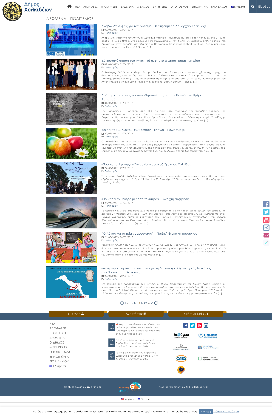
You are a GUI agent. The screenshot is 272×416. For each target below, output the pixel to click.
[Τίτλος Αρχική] (70, 6)
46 (131, 302)
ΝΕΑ (77, 6)
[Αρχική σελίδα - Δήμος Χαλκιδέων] (27, 11)
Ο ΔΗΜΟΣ (143, 6)
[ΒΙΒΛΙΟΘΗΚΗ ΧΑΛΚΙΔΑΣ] (209, 358)
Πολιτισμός (111, 32)
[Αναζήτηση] (253, 6)
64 (152, 302)
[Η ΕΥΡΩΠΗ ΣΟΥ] (182, 370)
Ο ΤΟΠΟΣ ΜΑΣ (179, 6)
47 (135, 302)
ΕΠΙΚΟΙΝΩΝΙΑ (200, 6)
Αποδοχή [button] (206, 411)
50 (145, 302)
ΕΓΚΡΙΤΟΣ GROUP (198, 386)
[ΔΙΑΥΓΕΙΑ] (182, 335)
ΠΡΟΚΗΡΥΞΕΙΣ (109, 6)
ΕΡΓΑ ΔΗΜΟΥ (219, 6)
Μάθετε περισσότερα (226, 411)
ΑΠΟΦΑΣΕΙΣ (90, 6)
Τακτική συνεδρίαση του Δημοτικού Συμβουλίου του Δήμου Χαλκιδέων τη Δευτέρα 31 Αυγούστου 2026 (137, 355)
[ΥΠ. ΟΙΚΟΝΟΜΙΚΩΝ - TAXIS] (209, 347)
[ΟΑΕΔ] (182, 358)
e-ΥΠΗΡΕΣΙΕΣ (160, 6)
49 (142, 302)
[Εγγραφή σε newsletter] (266, 235)
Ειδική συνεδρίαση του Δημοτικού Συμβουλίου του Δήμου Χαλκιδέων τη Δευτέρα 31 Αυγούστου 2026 (137, 343)
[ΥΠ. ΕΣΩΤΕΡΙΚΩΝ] (182, 347)
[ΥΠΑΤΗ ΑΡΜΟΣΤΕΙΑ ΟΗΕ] (209, 335)
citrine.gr (96, 386)
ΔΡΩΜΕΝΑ (127, 6)
